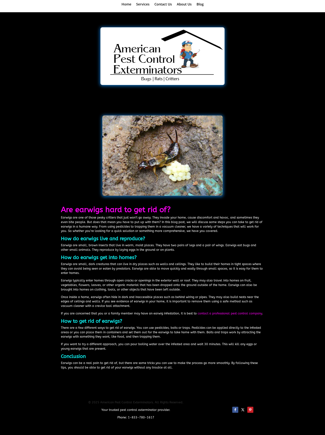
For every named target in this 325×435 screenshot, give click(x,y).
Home (126, 4)
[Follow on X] (243, 410)
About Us (184, 4)
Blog (200, 4)
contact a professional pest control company (230, 313)
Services (143, 4)
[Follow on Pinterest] (250, 410)
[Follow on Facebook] (235, 410)
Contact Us (163, 4)
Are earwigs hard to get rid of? (116, 209)
